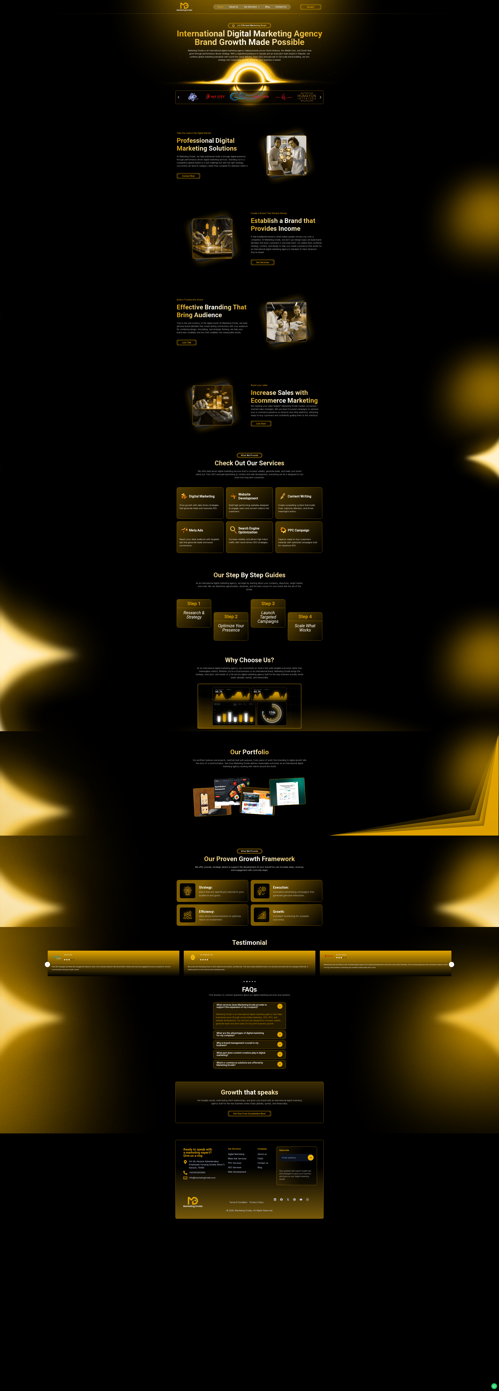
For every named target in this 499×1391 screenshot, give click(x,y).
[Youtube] (301, 1199)
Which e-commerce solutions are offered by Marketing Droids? (239, 1063)
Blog (267, 7)
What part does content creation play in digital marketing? (240, 1053)
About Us (233, 7)
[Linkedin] (275, 1199)
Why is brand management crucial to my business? (237, 1044)
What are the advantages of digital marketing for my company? (240, 1034)
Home (220, 7)
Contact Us (280, 7)
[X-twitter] (288, 1199)
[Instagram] (307, 1199)
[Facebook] (281, 1199)
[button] (251, 7)
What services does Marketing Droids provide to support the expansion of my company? (241, 1005)
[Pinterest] (294, 1199)
